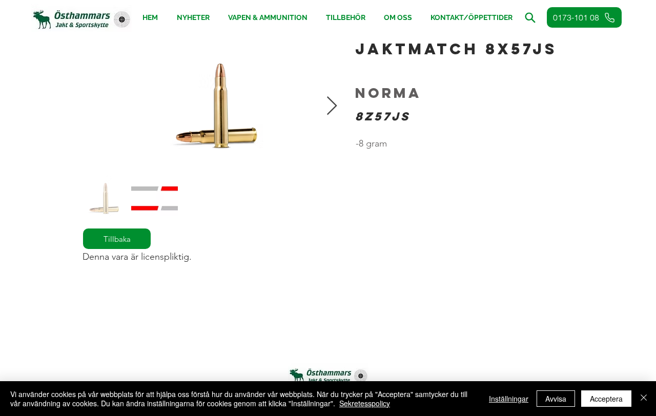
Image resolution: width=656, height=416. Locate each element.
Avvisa (555, 398)
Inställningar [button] (508, 398)
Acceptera (606, 398)
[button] (345, 17)
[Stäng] (644, 398)
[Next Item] (332, 106)
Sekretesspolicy (364, 403)
